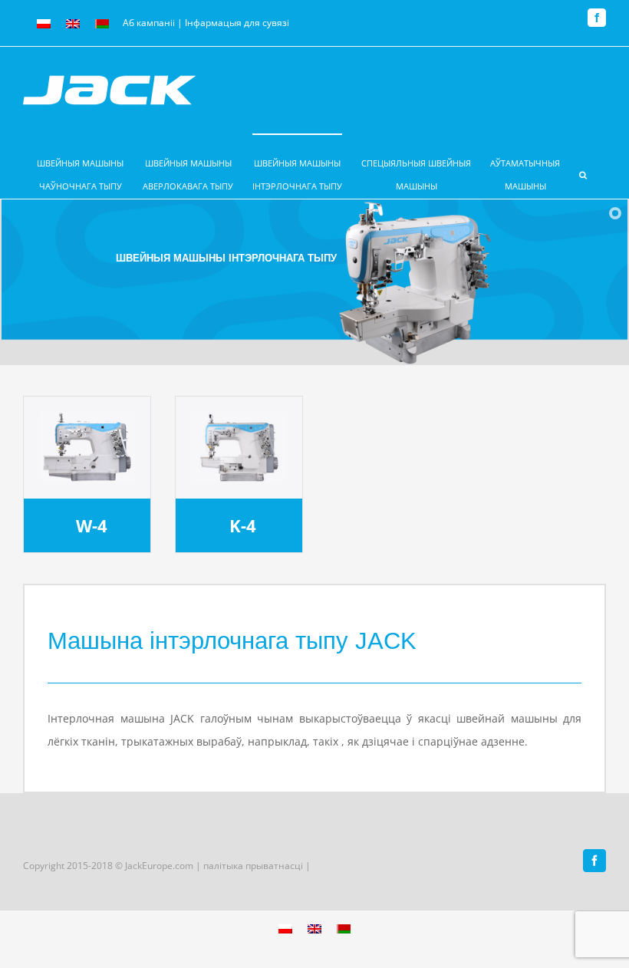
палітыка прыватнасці (254, 865)
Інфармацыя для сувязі (237, 22)
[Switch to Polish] (43, 24)
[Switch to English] (72, 24)
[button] (583, 166)
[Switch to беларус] (102, 24)
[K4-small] (239, 417)
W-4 (91, 526)
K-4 (242, 526)
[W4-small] (87, 417)
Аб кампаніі (149, 22)
